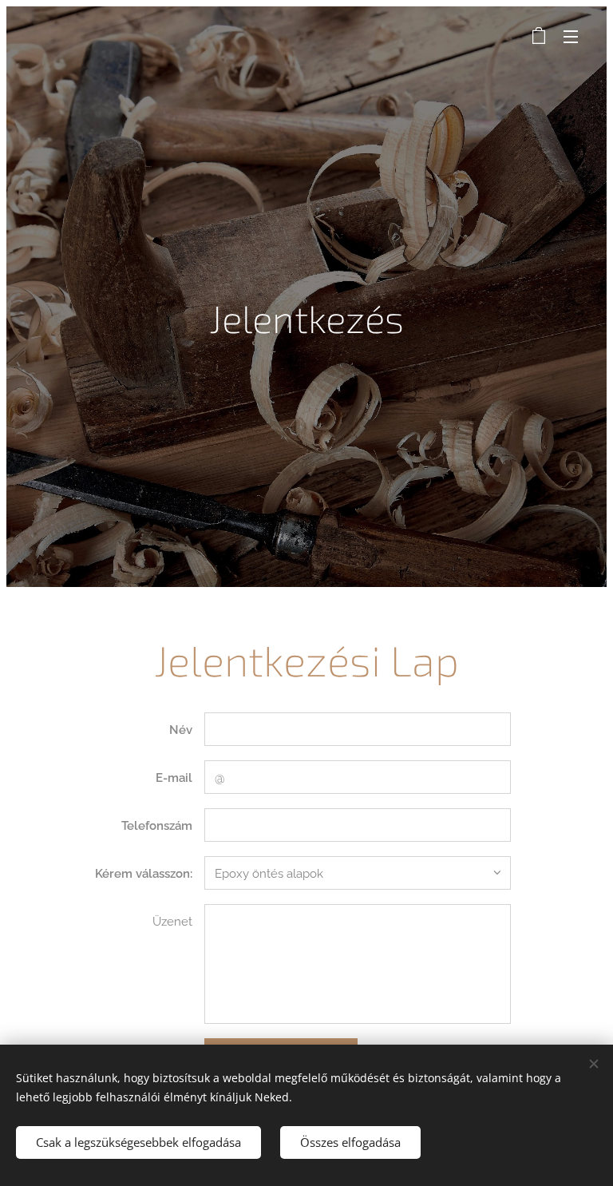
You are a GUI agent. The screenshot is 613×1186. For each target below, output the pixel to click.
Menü (571, 36)
